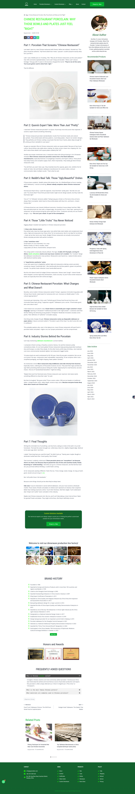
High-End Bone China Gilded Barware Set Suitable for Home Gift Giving (98, 309)
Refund (102, 776)
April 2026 (90, 358)
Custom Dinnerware (59, 4)
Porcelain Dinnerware (44, 4)
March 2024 (90, 394)
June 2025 (90, 369)
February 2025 (91, 374)
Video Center (62, 779)
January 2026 (91, 360)
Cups (81, 773)
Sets (81, 771)
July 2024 (90, 385)
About (77, 4)
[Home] (24, 15)
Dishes (81, 776)
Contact (83, 4)
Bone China (82, 781)
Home (35, 4)
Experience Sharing (29, 699)
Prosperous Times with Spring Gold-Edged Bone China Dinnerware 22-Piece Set (98, 251)
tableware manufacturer (45, 341)
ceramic (41, 676)
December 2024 (92, 376)
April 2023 (90, 396)
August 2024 (91, 383)
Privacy (102, 781)
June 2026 (90, 353)
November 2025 (92, 365)
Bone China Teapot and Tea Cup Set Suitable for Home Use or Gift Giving (99, 166)
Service (101, 779)
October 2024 (91, 378)
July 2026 (90, 351)
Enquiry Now (97, 4)
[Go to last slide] (28, 739)
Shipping (102, 773)
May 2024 (90, 390)
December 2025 (92, 362)
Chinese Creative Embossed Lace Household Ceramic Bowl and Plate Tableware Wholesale (99, 79)
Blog (70, 4)
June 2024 (90, 387)
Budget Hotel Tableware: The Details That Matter (71, 707)
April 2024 (90, 392)
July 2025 (90, 367)
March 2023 (90, 399)
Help (101, 771)
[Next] (79, 739)
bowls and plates (34, 254)
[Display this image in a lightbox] (32, 551)
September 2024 (92, 381)
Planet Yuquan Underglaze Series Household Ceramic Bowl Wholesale (99, 280)
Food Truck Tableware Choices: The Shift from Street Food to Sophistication (37, 707)
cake (43, 473)
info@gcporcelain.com (32, 771)
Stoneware (82, 779)
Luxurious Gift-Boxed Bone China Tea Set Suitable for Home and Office (99, 195)
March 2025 (90, 371)
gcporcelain (28, 33)
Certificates (62, 776)
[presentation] (39, 732)
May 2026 (90, 355)
